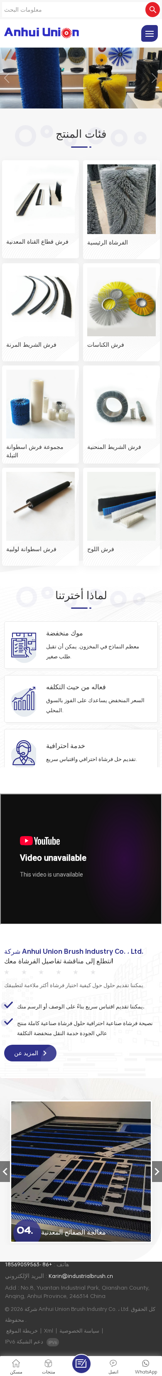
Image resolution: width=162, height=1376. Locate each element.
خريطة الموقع (22, 1330)
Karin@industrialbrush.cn (81, 1276)
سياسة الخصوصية (79, 1330)
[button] (7, 78)
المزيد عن (27, 1052)
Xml (48, 1330)
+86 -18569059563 (28, 1264)
